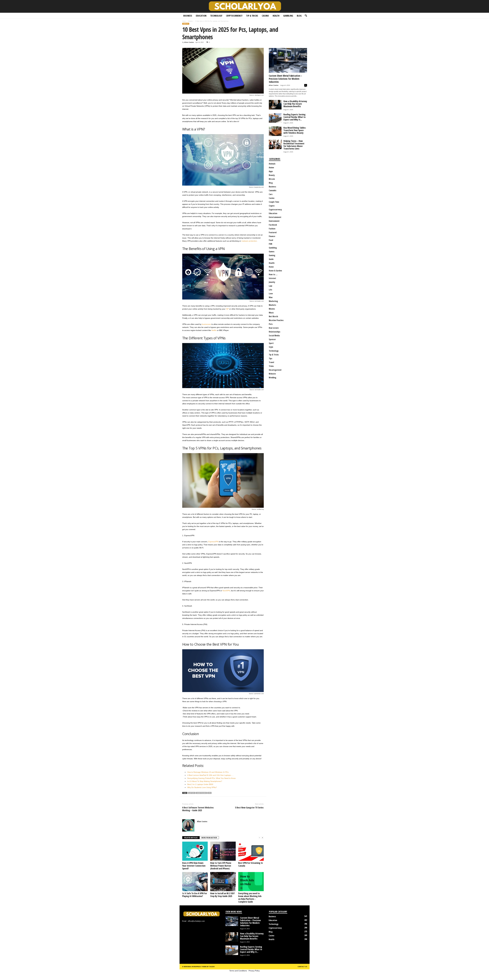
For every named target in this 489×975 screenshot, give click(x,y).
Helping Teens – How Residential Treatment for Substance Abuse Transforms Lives (293, 144)
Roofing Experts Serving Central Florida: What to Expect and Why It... (294, 117)
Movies (272, 308)
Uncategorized (275, 369)
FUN (270, 243)
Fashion (272, 228)
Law (270, 285)
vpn (209, 793)
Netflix (214, 330)
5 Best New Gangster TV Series (249, 807)
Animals (272, 163)
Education (201, 15)
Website (190, 21)
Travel (271, 362)
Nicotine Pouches (276, 320)
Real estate (274, 327)
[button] (306, 15)
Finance (272, 236)
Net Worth (273, 316)
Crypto (272, 205)
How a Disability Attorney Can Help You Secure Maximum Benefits (295, 104)
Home (184, 21)
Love (271, 293)
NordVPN (226, 591)
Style (271, 347)
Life (270, 289)
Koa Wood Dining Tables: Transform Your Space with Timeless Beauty (294, 130)
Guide (271, 259)
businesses (206, 324)
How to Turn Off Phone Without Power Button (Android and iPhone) (220, 865)
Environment (274, 221)
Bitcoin (272, 179)
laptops (192, 793)
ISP (227, 309)
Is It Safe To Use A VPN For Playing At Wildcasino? (194, 895)
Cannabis (272, 190)
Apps (271, 171)
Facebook (273, 224)
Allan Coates (189, 42)
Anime (271, 167)
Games (271, 251)
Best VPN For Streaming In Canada (250, 864)
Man (271, 297)
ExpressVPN (213, 542)
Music (271, 312)
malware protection (249, 241)
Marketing (273, 301)
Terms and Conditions (238, 971)
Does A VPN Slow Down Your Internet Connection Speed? (193, 865)
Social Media (274, 335)
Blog (299, 15)
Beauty (272, 175)
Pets (271, 324)
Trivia (271, 366)
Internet (272, 278)
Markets (272, 305)
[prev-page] (259, 837)
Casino (265, 15)
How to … (273, 274)
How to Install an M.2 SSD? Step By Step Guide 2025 (222, 895)
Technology (216, 15)
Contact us (302, 966)
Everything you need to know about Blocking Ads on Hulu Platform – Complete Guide (250, 897)
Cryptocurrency (234, 15)
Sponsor (272, 339)
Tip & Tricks (252, 15)
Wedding (272, 377)
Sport (271, 343)
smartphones (201, 793)
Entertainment (275, 217)
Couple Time (274, 201)
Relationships (274, 331)
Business (187, 15)
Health (276, 15)
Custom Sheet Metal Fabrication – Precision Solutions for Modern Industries (285, 78)
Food (271, 240)
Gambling (288, 15)
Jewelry (272, 282)
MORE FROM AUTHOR (209, 837)
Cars (271, 194)
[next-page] (262, 837)
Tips (270, 358)
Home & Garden (275, 270)
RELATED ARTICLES (191, 837)
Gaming (272, 255)
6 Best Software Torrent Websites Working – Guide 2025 (198, 809)
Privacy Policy (254, 971)
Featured (272, 232)
